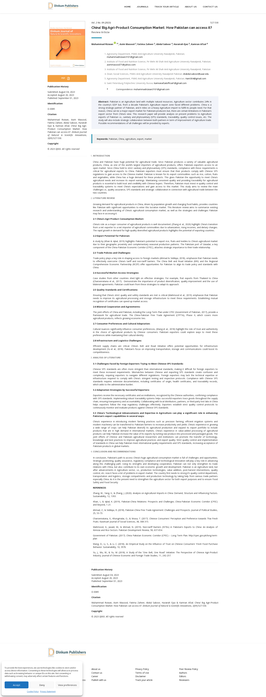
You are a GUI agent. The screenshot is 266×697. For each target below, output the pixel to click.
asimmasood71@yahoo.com (121, 64)
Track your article (144, 680)
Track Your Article (167, 7)
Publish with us (98, 680)
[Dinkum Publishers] (63, 5)
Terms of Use (142, 672)
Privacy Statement (48, 691)
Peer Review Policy (188, 669)
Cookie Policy (33, 691)
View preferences (67, 685)
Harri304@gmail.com (195, 78)
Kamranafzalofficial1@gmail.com (170, 83)
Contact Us (210, 7)
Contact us (96, 672)
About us (95, 669)
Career (94, 676)
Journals (142, 7)
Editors (182, 676)
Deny (42, 685)
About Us (191, 7)
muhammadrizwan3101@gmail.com (125, 56)
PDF (63, 78)
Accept (16, 685)
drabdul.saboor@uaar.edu (196, 73)
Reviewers (184, 680)
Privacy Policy (142, 669)
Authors (183, 672)
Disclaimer (140, 676)
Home (127, 7)
